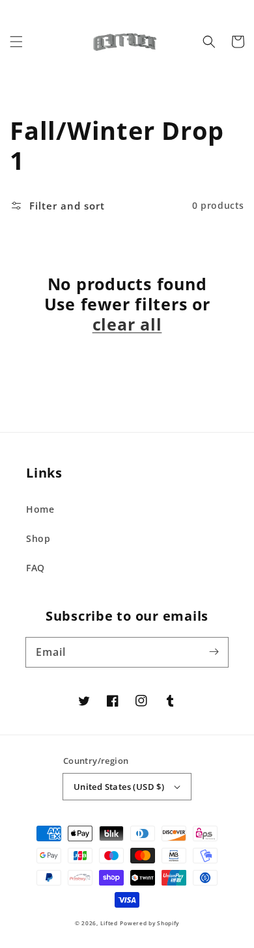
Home (40, 509)
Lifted (109, 923)
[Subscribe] (213, 652)
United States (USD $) (119, 786)
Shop (38, 538)
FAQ (35, 568)
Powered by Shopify (149, 923)
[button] (16, 41)
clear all (127, 324)
